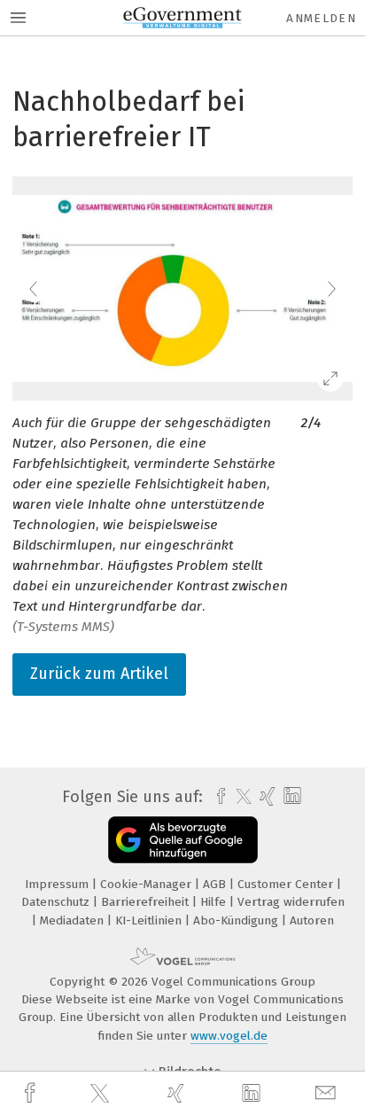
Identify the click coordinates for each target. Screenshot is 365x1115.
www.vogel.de (229, 1035)
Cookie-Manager (147, 884)
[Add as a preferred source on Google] (183, 839)
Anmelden (321, 18)
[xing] (178, 1093)
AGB (216, 884)
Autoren (312, 920)
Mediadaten (73, 920)
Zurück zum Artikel (99, 673)
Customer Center (287, 884)
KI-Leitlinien (150, 920)
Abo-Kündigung (237, 920)
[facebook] (32, 1093)
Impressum (58, 884)
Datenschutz (57, 901)
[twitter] (102, 1093)
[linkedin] (253, 1093)
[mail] (327, 1093)
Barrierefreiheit (146, 901)
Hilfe (214, 901)
